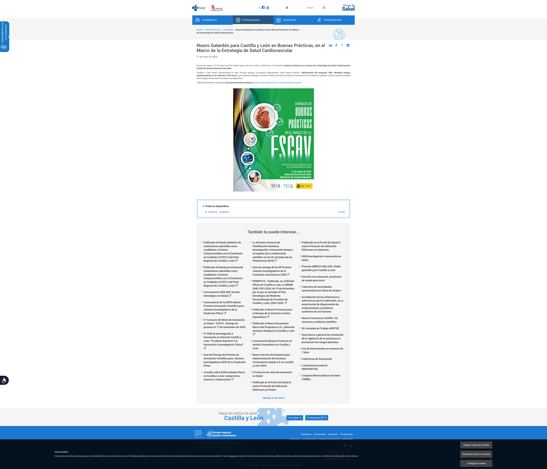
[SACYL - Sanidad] (198, 7)
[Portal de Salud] (348, 7)
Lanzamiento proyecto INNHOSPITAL (314, 367)
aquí (232, 456)
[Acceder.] (287, 7)
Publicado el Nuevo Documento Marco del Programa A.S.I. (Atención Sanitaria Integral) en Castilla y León (273, 329)
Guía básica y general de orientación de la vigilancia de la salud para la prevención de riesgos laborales (322, 338)
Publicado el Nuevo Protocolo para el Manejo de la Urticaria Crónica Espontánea (272, 313)
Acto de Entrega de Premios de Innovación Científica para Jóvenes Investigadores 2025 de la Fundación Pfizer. (225, 360)
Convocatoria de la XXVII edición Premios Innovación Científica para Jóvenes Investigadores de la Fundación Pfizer (224, 308)
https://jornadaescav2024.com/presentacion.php (277, 82)
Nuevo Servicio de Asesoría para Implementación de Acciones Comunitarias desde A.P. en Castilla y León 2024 (273, 360)
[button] (295, 417)
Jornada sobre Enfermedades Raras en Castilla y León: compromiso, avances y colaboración (224, 376)
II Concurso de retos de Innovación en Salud (272, 374)
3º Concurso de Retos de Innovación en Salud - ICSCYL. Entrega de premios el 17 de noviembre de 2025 (224, 323)
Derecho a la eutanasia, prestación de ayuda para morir (321, 278)
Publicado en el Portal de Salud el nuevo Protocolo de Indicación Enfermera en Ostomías (321, 246)
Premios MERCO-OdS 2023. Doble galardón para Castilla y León (321, 268)
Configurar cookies (476, 463)
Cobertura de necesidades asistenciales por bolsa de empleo (321, 288)
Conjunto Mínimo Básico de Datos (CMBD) (321, 377)
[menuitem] (212, 20)
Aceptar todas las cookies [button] (476, 445)
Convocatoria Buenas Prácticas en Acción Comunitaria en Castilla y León (272, 344)
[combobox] (314, 7)
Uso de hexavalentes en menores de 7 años (322, 350)
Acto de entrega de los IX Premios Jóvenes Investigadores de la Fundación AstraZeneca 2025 (274, 271)
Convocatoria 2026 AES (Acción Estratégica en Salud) (222, 294)
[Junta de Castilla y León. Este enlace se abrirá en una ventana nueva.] (217, 7)
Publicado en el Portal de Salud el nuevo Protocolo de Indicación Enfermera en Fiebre (272, 386)
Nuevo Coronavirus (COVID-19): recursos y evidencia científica (320, 320)
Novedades (228, 30)
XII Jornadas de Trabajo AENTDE (320, 328)
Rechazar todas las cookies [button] (476, 454)
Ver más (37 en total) (274, 398)
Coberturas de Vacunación (317, 358)
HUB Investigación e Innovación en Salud (321, 258)
